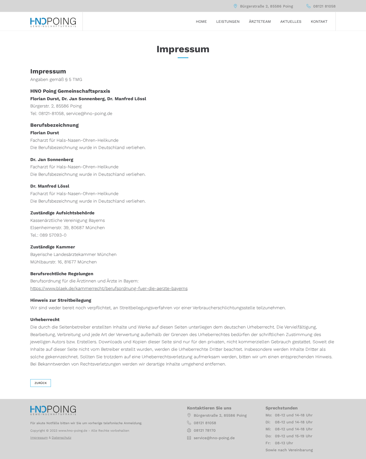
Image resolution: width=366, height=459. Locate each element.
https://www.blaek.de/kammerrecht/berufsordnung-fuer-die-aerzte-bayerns (109, 288)
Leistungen (228, 21)
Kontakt (319, 21)
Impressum (39, 437)
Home (201, 21)
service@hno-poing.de (214, 438)
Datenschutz (61, 437)
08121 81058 (324, 6)
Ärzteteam (260, 21)
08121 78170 (205, 430)
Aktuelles (290, 21)
